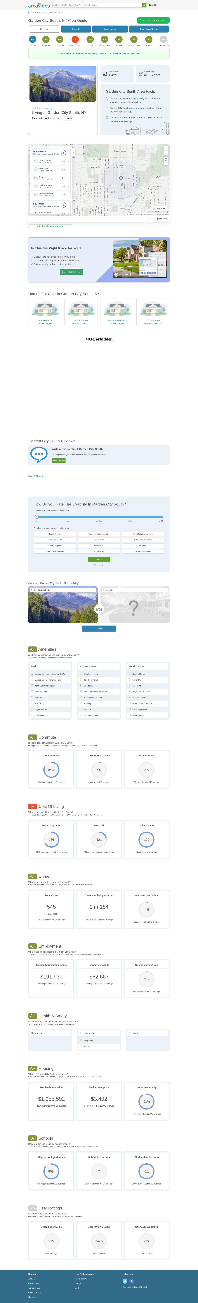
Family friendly (55, 534)
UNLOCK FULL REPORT (155, 20)
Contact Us (33, 1297)
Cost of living (116, 117)
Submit (99, 559)
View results (99, 565)
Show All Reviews (36, 476)
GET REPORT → (71, 272)
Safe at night (99, 546)
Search (31, 13)
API (77, 1288)
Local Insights (81, 1279)
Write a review (59, 461)
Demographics (110, 29)
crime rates (135, 108)
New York (41, 13)
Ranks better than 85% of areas (46, 118)
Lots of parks (99, 540)
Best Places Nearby (149, 29)
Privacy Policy (34, 1292)
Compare (99, 629)
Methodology (34, 1283)
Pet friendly (143, 546)
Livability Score (143, 98)
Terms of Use (34, 1288)
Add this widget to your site (50, 226)
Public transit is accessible (99, 534)
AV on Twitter (125, 1281)
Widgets (79, 1283)
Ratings (49, 108)
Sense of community (143, 551)
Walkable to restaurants (143, 540)
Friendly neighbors (55, 546)
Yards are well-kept (55, 540)
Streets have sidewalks (55, 551)
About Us (32, 1279)
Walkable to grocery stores (143, 534)
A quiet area (99, 551)
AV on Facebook (131, 1281)
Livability (153, 5)
